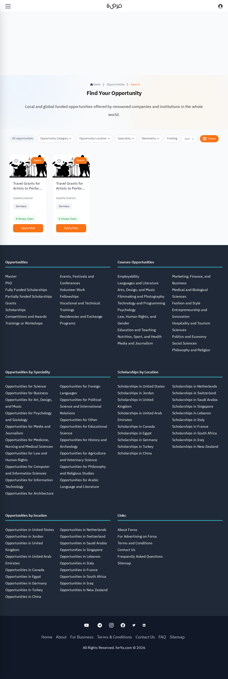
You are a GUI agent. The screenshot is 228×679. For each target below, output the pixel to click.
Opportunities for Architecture (29, 493)
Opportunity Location (93, 138)
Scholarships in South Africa (194, 433)
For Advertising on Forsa (137, 536)
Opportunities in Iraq (76, 583)
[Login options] (220, 6)
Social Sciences (184, 343)
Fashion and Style (186, 303)
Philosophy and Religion (191, 350)
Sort (187, 139)
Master (11, 276)
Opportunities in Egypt (23, 576)
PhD (8, 283)
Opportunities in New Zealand (84, 590)
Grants (37, 160)
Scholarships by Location (138, 372)
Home (46, 637)
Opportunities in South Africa (83, 576)
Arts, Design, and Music (136, 290)
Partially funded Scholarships (28, 296)
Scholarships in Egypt (135, 433)
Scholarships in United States (141, 386)
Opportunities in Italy (77, 563)
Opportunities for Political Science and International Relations (80, 406)
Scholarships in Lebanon (191, 413)
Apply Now (28, 228)
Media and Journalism (135, 343)
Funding (172, 138)
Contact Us (126, 550)
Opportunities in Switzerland (82, 536)
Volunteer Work (72, 290)
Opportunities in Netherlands (83, 529)
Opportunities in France (79, 570)
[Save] (16, 161)
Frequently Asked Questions (140, 556)
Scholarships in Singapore (192, 406)
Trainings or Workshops (24, 323)
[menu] (8, 6)
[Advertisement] (114, 669)
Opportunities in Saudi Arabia (83, 543)
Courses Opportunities (136, 262)
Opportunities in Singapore (81, 550)
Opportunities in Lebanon (80, 556)
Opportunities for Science (25, 386)
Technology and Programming (141, 303)
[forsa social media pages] (86, 625)
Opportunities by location (26, 515)
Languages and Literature (138, 283)
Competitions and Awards (26, 316)
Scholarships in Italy (188, 420)
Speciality (124, 138)
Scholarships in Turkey (135, 446)
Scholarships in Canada (136, 426)
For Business (82, 637)
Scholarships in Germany (137, 440)
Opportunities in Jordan (24, 536)
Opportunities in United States (29, 529)
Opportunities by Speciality (27, 372)
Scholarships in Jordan (136, 393)
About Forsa (127, 529)
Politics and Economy (189, 336)
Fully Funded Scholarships (26, 290)
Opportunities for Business (26, 393)
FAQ (162, 637)
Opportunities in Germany (26, 583)
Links (122, 515)
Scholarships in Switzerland (194, 393)
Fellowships (69, 296)
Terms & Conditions (114, 637)
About (61, 637)
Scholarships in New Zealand (195, 446)
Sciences (179, 330)
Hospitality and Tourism (191, 323)
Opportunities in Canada (24, 570)
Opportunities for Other (78, 420)
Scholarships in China (135, 453)
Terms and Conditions (135, 543)
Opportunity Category (54, 138)
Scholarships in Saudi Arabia (195, 399)
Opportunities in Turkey (24, 590)
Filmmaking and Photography (141, 296)
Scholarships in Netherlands (194, 386)
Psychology (127, 310)
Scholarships (15, 310)
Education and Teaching (137, 330)
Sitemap (124, 563)
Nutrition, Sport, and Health (140, 336)
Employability (128, 276)
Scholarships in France (190, 426)
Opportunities (115, 84)
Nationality (149, 138)
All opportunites (22, 138)
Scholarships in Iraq (188, 440)
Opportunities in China (23, 596)
